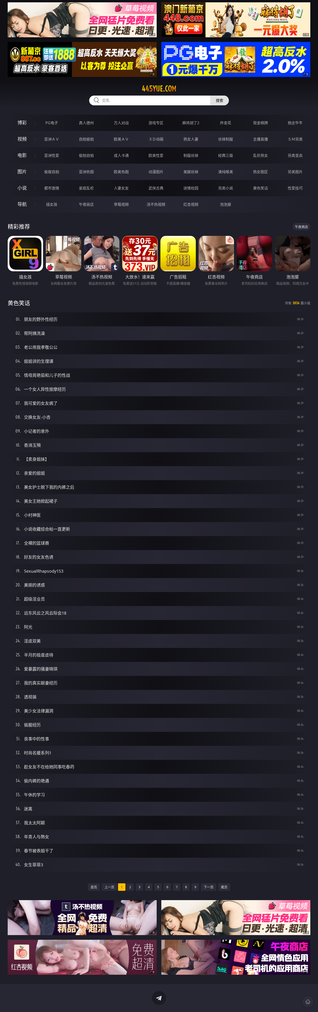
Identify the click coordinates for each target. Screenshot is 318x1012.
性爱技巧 (295, 188)
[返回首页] (307, 1001)
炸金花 (225, 122)
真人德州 (86, 122)
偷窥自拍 (51, 171)
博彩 (22, 123)
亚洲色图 (86, 171)
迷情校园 (190, 188)
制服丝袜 (190, 155)
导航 (22, 204)
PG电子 (51, 122)
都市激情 (51, 188)
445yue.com (159, 88)
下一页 (208, 887)
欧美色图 (121, 171)
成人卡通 (121, 155)
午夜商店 (86, 204)
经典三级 (225, 155)
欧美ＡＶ (121, 139)
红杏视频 (190, 204)
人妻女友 (121, 188)
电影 (22, 155)
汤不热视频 (156, 204)
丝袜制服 (225, 139)
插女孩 (51, 204)
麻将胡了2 (190, 122)
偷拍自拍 (86, 155)
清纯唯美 (225, 171)
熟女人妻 (190, 139)
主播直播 (260, 139)
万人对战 (121, 122)
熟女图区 (260, 171)
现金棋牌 (260, 122)
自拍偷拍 (86, 139)
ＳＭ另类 (295, 139)
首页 (94, 887)
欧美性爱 (156, 155)
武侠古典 (156, 188)
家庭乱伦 (86, 188)
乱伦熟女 (260, 155)
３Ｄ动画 (156, 139)
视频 (22, 139)
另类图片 (295, 171)
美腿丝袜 (190, 171)
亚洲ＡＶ (51, 139)
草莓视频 (121, 204)
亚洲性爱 (51, 155)
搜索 (219, 100)
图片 (22, 172)
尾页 (224, 887)
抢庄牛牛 (295, 122)
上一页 (109, 887)
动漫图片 (156, 171)
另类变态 (295, 155)
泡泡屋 (225, 204)
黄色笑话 (260, 188)
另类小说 (225, 188)
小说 (22, 188)
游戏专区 (156, 122)
